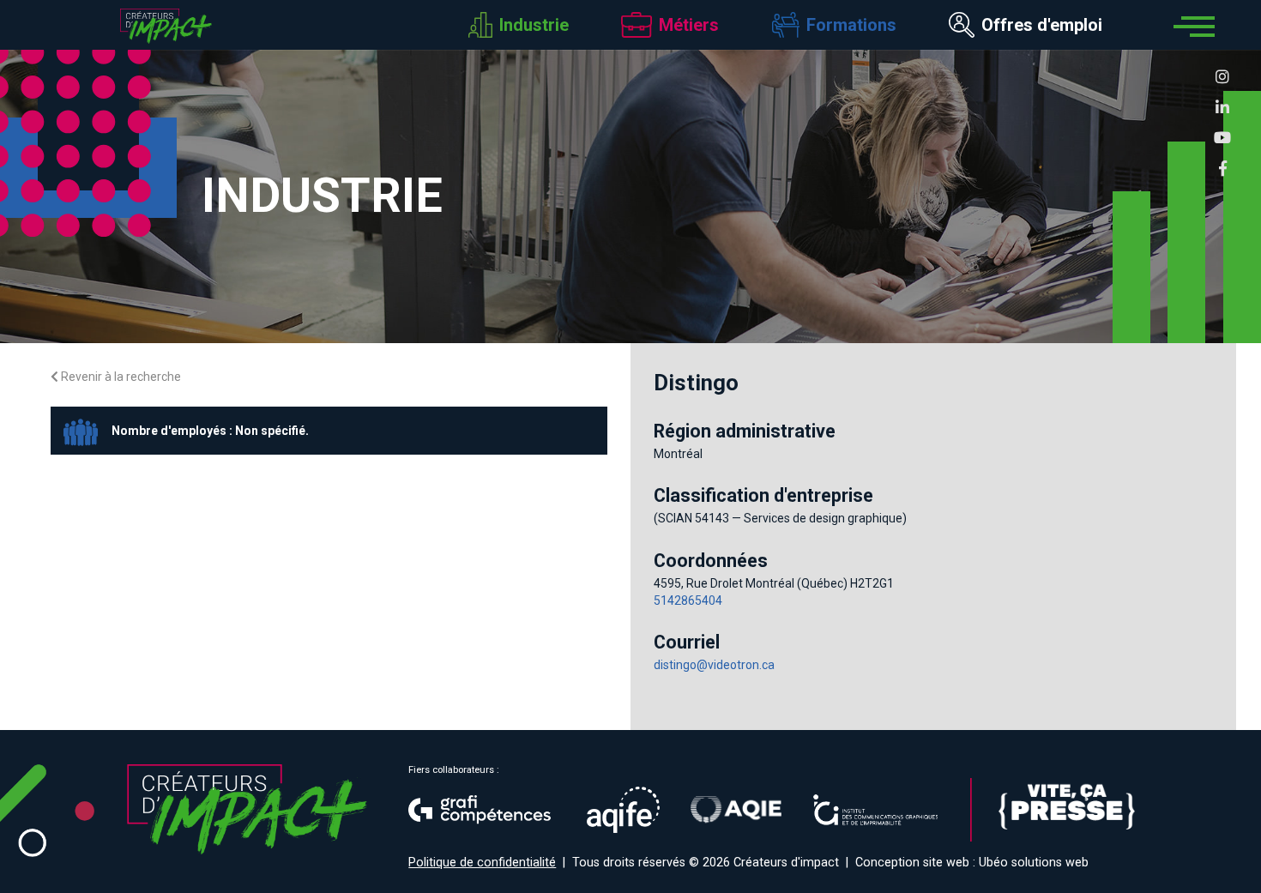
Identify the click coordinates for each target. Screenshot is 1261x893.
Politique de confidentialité (482, 862)
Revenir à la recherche (119, 376)
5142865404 (688, 600)
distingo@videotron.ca (714, 665)
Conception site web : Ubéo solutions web (972, 862)
